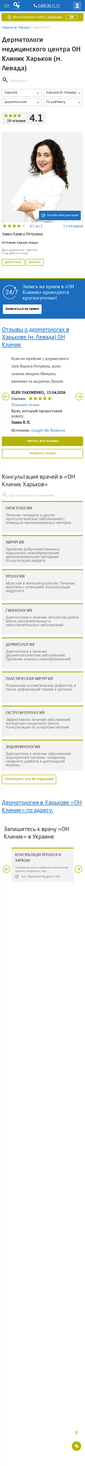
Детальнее (54, 17)
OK (71, 17)
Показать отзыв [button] (25, 404)
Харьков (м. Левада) (16, 27)
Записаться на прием (22, 309)
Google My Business (48, 430)
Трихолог (34, 262)
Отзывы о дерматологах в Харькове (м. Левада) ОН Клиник (35, 337)
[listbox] (22, 93)
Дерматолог (13, 262)
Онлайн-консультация (62, 215)
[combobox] (22, 102)
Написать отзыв (42, 453)
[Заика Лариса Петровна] (42, 199)
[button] (76, 1433)
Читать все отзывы (42, 441)
